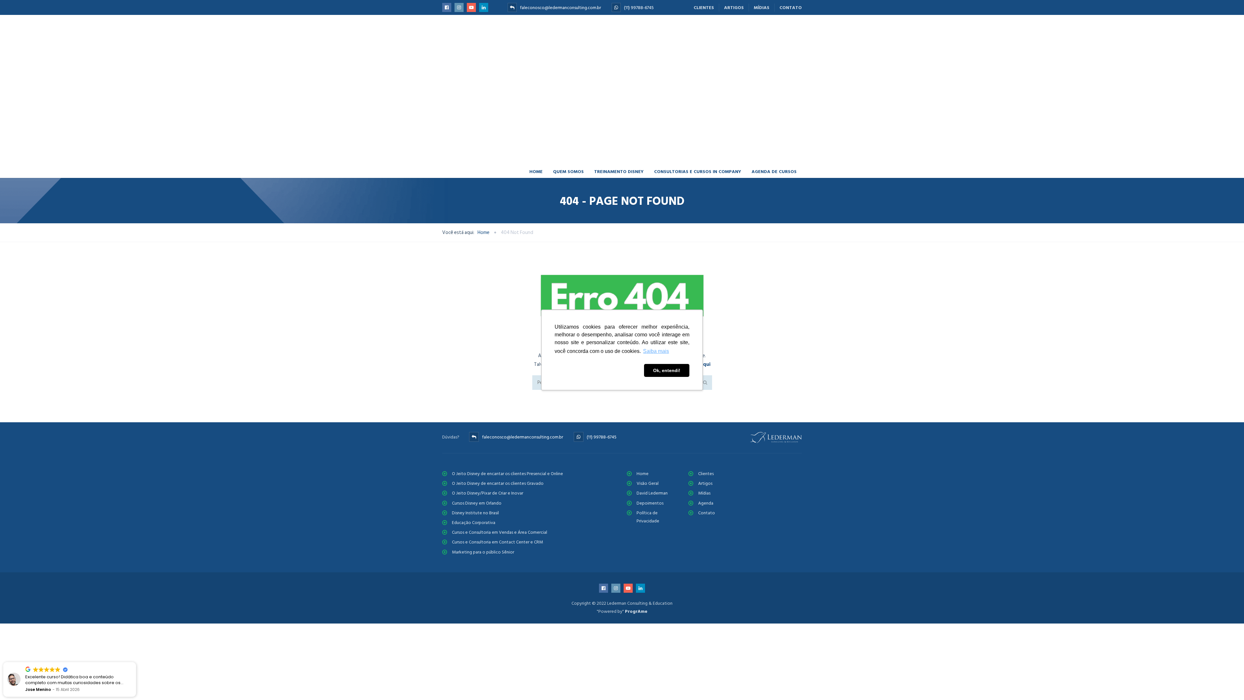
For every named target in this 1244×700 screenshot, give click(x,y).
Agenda (705, 395)
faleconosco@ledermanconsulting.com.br (560, 7)
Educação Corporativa (473, 414)
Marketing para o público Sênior (483, 444)
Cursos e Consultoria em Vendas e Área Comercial (499, 424)
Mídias (761, 7)
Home (536, 40)
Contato (790, 7)
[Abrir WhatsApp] (1228, 684)
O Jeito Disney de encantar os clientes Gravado (498, 375)
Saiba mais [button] (656, 351)
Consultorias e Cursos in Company (697, 40)
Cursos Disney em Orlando (476, 395)
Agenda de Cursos (774, 40)
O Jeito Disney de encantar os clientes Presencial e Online (507, 365)
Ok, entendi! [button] (666, 370)
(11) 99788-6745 (639, 7)
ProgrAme (636, 503)
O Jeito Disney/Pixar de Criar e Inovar (487, 385)
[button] (135, 662)
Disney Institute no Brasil (475, 404)
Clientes (704, 7)
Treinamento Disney (619, 40)
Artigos (734, 7)
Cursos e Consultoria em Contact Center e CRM (497, 434)
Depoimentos (650, 395)
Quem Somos (568, 40)
